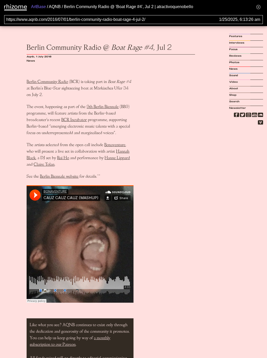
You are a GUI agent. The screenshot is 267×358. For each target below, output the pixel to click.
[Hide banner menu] (258, 7)
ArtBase (38, 6)
